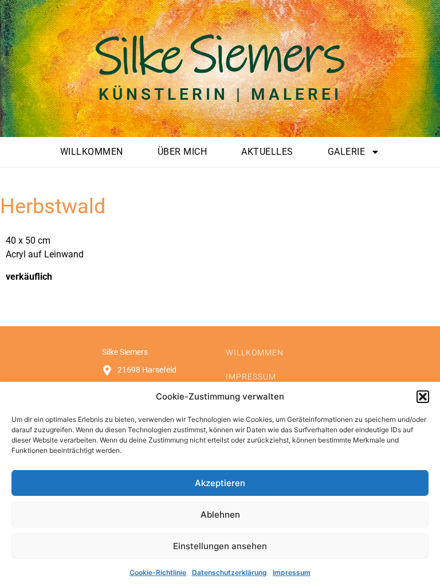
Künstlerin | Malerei (220, 94)
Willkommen (91, 151)
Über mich (182, 151)
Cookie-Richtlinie (157, 572)
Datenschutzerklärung (229, 572)
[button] (423, 396)
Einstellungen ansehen (220, 546)
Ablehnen (220, 514)
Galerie (347, 151)
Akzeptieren (220, 483)
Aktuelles (267, 151)
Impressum (292, 572)
